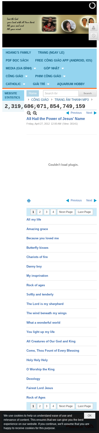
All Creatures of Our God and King (51, 341)
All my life (33, 219)
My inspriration (37, 275)
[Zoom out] (34, 113)
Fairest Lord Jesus (39, 388)
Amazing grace (37, 229)
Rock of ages (35, 285)
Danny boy (34, 266)
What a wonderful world (43, 322)
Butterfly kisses (37, 247)
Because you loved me (42, 238)
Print (28, 200)
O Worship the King (40, 369)
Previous (76, 112)
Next (89, 112)
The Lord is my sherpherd (45, 304)
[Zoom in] (28, 113)
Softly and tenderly (39, 294)
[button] (21, 68)
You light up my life (40, 332)
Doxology (33, 379)
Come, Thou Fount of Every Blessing (52, 350)
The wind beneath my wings (46, 313)
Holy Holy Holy (37, 360)
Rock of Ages (35, 397)
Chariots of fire (37, 257)
